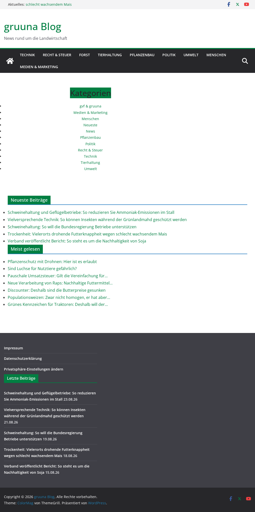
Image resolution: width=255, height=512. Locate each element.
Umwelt (191, 54)
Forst (84, 54)
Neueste (90, 125)
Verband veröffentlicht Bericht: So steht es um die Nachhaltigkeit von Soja (77, 241)
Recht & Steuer (57, 54)
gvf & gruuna (90, 106)
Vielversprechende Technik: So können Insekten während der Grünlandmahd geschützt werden (97, 219)
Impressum (13, 348)
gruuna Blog (32, 26)
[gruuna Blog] (10, 61)
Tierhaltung (110, 54)
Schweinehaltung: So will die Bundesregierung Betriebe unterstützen (72, 227)
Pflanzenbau (142, 54)
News (90, 131)
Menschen (216, 54)
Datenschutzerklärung (23, 358)
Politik (169, 54)
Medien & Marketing (39, 66)
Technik (27, 54)
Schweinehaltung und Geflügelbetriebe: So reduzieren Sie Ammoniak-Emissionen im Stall (91, 212)
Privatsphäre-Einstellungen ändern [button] (33, 369)
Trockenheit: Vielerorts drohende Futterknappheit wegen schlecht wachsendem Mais (87, 234)
